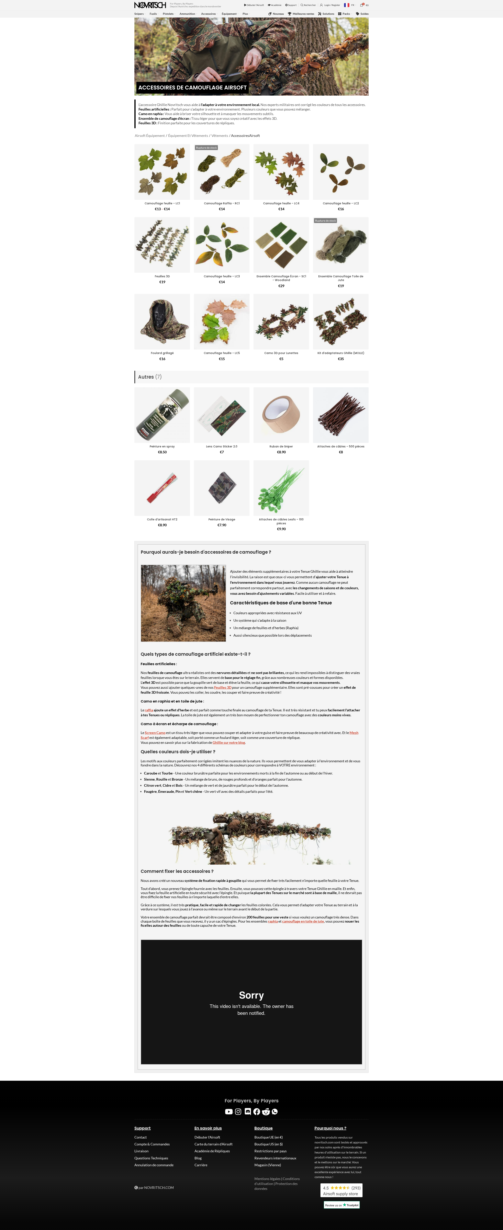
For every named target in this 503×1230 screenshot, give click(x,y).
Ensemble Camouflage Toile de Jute (340, 278)
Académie (276, 5)
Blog (198, 1158)
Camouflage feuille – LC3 (222, 276)
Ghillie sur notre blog (229, 742)
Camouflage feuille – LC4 (281, 203)
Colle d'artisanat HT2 (162, 519)
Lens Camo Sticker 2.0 (221, 446)
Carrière (201, 1165)
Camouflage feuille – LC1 (162, 203)
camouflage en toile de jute (303, 921)
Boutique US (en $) (268, 1144)
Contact (140, 1137)
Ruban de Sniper (281, 446)
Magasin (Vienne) (267, 1165)
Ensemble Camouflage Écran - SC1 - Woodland (281, 278)
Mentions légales (267, 1179)
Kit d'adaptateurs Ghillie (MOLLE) (341, 353)
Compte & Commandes (152, 1144)
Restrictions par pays (270, 1151)
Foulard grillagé (162, 353)
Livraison (141, 1151)
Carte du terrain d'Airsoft (214, 1144)
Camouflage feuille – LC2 (341, 203)
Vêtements (219, 135)
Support (292, 5)
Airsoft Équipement (150, 135)
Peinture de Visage (221, 519)
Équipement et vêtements (188, 135)
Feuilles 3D (162, 276)
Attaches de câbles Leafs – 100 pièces (281, 521)
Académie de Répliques (212, 1151)
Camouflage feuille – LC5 (222, 353)
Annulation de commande (153, 1165)
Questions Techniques (151, 1158)
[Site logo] (150, 5)
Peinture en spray (162, 446)
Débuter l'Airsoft (255, 5)
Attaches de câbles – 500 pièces (340, 446)
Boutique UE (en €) (268, 1137)
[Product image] (162, 172)
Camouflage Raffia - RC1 (222, 203)
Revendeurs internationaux (275, 1158)
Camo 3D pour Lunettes (281, 353)
